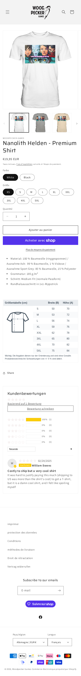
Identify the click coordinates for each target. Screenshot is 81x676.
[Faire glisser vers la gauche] (4, 123)
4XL (23, 200)
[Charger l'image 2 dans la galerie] (40, 123)
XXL (68, 192)
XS (8, 192)
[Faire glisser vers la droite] (77, 123)
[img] (28, 461)
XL (54, 192)
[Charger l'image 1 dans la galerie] (19, 123)
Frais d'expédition (24, 164)
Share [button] (10, 372)
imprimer (13, 524)
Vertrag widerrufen (19, 566)
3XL (9, 200)
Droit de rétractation (20, 558)
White (10, 177)
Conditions (14, 541)
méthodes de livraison (21, 549)
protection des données (22, 532)
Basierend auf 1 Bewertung (25, 403)
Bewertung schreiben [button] (40, 408)
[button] (7, 12)
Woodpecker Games (21, 669)
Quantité (7, 208)
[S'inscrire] (59, 590)
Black (27, 177)
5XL (37, 200)
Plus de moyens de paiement (40, 249)
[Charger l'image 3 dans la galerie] (62, 123)
